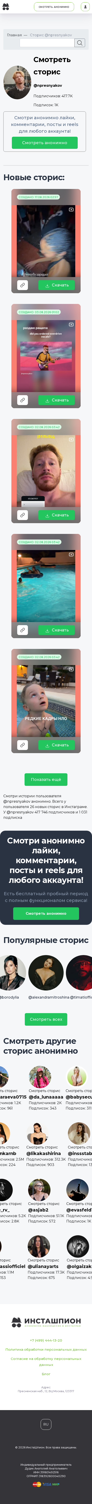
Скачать (60, 285)
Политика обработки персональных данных (46, 1349)
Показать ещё (46, 779)
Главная (14, 35)
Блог (46, 1374)
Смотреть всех (46, 1019)
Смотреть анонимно (44, 142)
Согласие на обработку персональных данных (46, 1362)
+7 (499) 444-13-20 (46, 1340)
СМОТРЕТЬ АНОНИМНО (54, 7)
